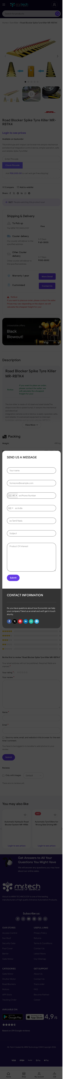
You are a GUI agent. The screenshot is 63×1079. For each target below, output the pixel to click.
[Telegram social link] (36, 621)
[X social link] (14, 621)
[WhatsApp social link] (31, 621)
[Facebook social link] (9, 621)
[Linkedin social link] (25, 621)
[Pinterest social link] (20, 621)
